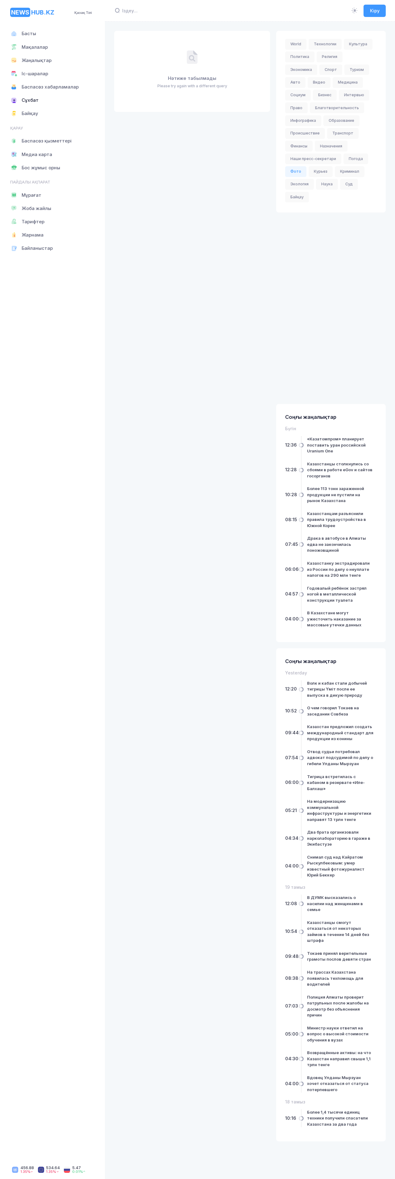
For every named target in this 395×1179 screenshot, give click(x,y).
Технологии (325, 44)
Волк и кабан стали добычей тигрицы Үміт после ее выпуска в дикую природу (337, 689)
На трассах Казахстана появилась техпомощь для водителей (335, 978)
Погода (356, 158)
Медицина (348, 82)
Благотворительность (337, 107)
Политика (299, 56)
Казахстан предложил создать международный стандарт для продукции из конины (340, 732)
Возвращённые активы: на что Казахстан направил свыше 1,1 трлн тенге (339, 1058)
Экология (299, 184)
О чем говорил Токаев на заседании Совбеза (333, 710)
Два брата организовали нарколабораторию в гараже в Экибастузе (338, 838)
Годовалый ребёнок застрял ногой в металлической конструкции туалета (337, 594)
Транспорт (342, 133)
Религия (329, 56)
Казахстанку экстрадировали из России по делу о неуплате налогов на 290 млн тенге (338, 569)
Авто (295, 82)
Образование (341, 120)
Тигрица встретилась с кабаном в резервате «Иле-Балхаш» (336, 782)
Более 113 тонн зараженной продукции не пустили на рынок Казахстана (335, 494)
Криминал (349, 171)
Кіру (375, 10)
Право (296, 107)
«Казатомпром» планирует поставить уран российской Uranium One (336, 444)
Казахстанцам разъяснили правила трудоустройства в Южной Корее (336, 519)
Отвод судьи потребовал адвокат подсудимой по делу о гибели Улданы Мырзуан (340, 757)
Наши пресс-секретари (313, 158)
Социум (298, 95)
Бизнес (324, 95)
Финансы (298, 146)
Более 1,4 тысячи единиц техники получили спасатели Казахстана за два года (337, 1118)
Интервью (354, 95)
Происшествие (305, 133)
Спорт (331, 69)
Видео (319, 82)
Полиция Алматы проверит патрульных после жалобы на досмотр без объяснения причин (338, 1006)
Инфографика (303, 120)
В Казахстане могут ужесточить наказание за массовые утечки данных (334, 618)
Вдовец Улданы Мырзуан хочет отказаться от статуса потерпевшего (337, 1083)
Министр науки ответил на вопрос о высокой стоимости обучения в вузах (337, 1033)
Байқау (297, 197)
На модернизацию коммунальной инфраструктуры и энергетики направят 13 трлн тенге (339, 810)
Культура (358, 44)
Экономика (301, 69)
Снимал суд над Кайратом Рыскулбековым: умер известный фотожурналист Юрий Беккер (335, 866)
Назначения (331, 146)
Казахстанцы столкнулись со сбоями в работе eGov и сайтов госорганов (339, 469)
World (295, 44)
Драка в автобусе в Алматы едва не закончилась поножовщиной (336, 544)
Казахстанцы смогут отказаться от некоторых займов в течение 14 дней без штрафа (338, 931)
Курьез (320, 171)
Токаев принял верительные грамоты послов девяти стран (339, 956)
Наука (327, 184)
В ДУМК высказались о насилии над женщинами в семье (335, 903)
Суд (349, 184)
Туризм (357, 69)
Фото (295, 171)
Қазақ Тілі (83, 12)
